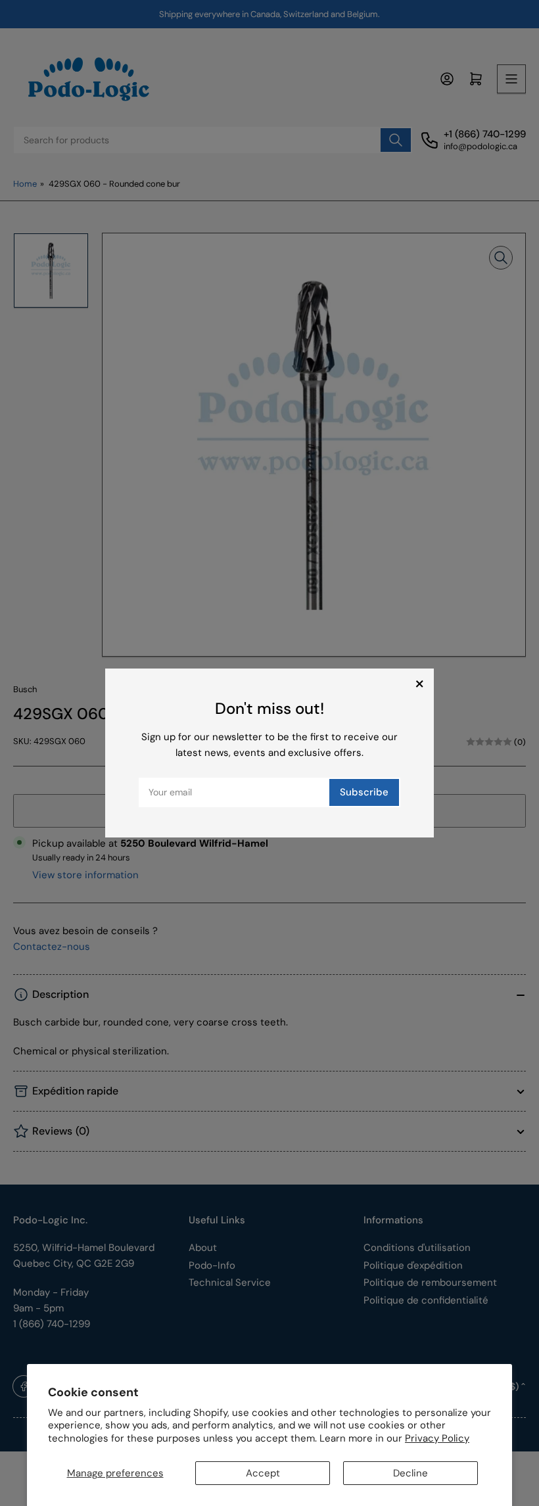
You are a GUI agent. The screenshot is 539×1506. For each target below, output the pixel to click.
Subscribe (364, 792)
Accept (263, 1473)
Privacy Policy (437, 1438)
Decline (410, 1473)
